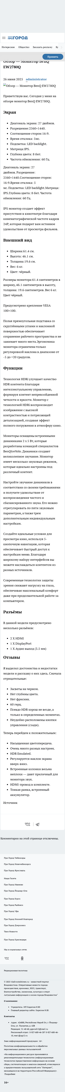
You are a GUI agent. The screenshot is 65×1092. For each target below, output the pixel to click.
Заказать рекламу (42, 47)
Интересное (8, 47)
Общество (23, 47)
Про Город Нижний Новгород (18, 919)
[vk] (28, 824)
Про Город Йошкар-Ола (15, 890)
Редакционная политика (15, 970)
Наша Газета (10, 878)
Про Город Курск (12, 898)
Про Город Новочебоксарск (17, 864)
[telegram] (38, 824)
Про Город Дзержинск (14, 925)
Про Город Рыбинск (13, 905)
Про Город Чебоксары (14, 858)
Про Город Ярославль (14, 870)
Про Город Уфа (11, 911)
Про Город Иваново (13, 884)
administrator (36, 79)
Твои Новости (11, 931)
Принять (52, 56)
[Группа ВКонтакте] (6, 958)
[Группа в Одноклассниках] (22, 958)
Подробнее (10, 1074)
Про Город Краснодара (15, 939)
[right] (61, 47)
